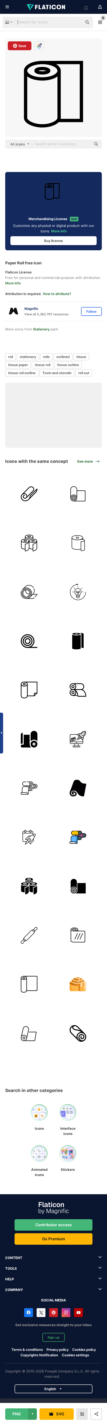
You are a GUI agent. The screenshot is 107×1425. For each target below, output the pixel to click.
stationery (28, 357)
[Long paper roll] (78, 788)
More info (59, 231)
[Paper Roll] (29, 494)
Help (9, 1279)
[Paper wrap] (29, 984)
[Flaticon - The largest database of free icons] (46, 7)
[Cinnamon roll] (78, 984)
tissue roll (42, 365)
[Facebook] (28, 1312)
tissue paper (18, 365)
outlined (63, 357)
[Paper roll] (78, 641)
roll (10, 357)
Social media (53, 1300)
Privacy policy (57, 1349)
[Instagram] (66, 1312)
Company (14, 1290)
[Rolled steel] (29, 592)
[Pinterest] (53, 1312)
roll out (83, 373)
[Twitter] (41, 1312)
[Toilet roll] (29, 543)
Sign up (53, 1337)
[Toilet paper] (78, 543)
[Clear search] (76, 22)
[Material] (29, 1033)
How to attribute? (57, 294)
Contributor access (53, 1224)
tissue (81, 357)
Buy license (53, 241)
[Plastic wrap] (78, 935)
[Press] (78, 690)
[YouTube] (78, 1312)
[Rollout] (78, 739)
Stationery (41, 329)
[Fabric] (78, 494)
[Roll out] (78, 592)
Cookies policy (84, 1349)
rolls (46, 357)
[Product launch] (29, 837)
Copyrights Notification (39, 1355)
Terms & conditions (27, 1349)
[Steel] (29, 641)
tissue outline (68, 365)
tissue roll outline (22, 373)
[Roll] (78, 1033)
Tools (11, 1268)
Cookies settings (75, 1355)
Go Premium (53, 1238)
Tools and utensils (56, 373)
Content (13, 1258)
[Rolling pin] (29, 935)
